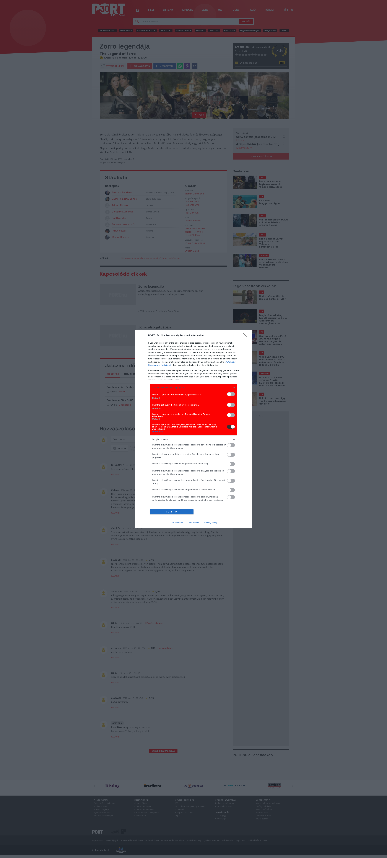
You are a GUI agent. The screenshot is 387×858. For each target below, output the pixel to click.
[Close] (246, 336)
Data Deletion (176, 522)
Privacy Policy (210, 522)
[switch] (231, 394)
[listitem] (193, 387)
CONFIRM (171, 512)
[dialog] (193, 429)
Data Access (193, 522)
